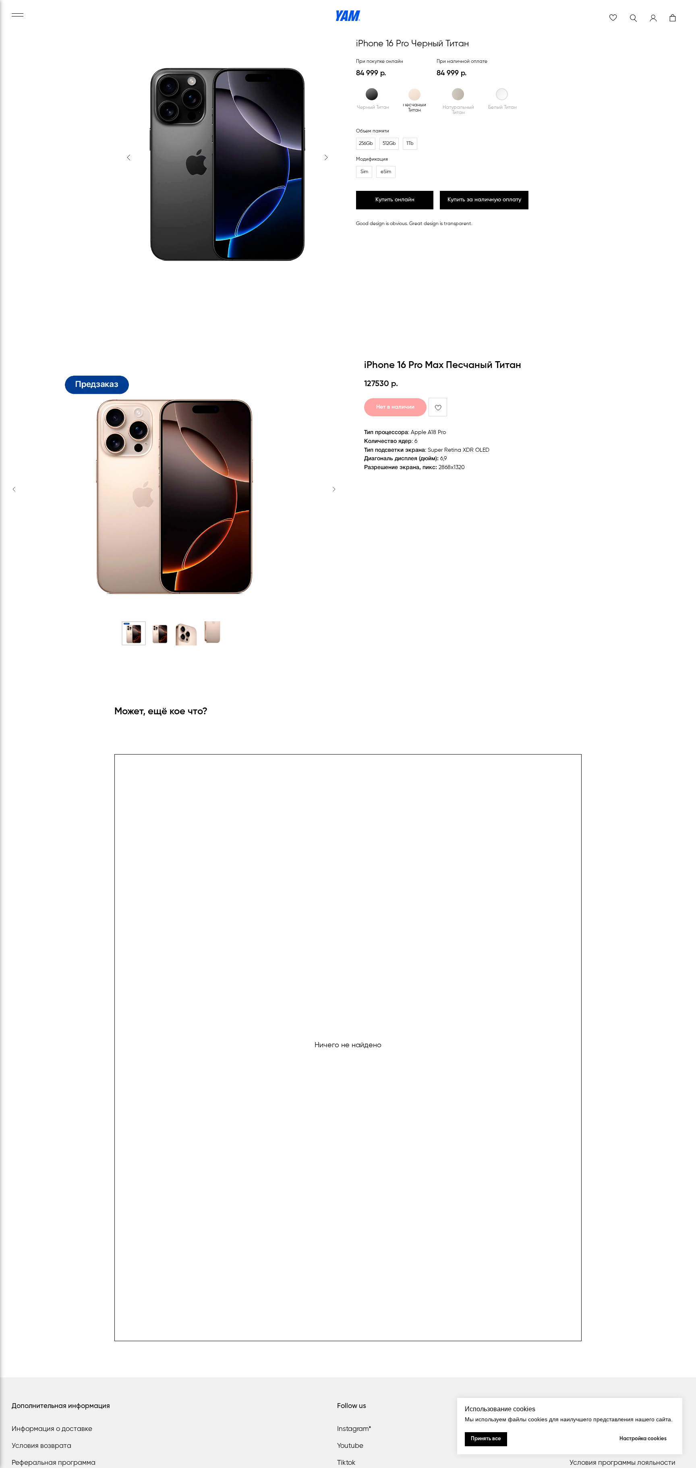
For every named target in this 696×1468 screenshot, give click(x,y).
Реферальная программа (53, 1463)
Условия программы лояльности (622, 1463)
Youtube (350, 1446)
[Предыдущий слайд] (14, 489)
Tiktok (346, 1463)
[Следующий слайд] (334, 489)
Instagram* (354, 1429)
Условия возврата (41, 1446)
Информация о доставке (52, 1429)
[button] (484, 200)
